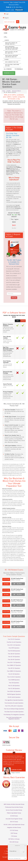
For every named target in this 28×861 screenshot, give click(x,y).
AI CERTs (9, 90)
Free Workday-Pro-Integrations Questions (14, 714)
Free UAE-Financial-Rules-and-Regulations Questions (14, 718)
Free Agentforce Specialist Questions (14, 700)
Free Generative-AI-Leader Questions (14, 703)
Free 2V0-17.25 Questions (14, 662)
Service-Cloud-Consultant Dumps (14, 810)
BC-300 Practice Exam (17, 621)
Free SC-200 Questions (14, 685)
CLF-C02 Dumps (14, 830)
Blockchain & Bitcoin (16, 90)
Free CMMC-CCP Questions (14, 665)
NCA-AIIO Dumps (14, 842)
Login (7, 14)
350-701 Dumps (14, 821)
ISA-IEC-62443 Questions (14, 697)
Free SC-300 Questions (14, 688)
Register (6, 18)
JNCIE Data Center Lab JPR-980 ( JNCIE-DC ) (11, 43)
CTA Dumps (14, 836)
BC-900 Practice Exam (17, 578)
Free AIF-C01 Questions (14, 668)
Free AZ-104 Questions (14, 656)
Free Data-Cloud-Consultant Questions (14, 711)
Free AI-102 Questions (14, 674)
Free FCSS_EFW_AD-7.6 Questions (14, 706)
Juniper (7, 40)
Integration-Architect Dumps (14, 827)
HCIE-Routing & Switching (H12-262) (12, 65)
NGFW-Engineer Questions (14, 694)
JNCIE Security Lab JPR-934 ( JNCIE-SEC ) (11, 52)
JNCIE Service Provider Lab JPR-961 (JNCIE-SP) (11, 56)
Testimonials (19, 69)
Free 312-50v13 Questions (14, 677)
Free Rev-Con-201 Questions (14, 642)
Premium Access (9, 73)
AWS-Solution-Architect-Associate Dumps (14, 804)
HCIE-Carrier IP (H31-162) (11, 62)
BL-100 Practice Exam (17, 610)
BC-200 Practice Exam (17, 589)
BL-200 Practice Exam (17, 600)
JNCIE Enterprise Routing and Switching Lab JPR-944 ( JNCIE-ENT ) (11, 48)
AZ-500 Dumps (14, 816)
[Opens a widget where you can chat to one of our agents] (17, 852)
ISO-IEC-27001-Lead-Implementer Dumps (14, 824)
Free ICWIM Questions (14, 680)
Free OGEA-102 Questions (14, 691)
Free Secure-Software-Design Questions (14, 709)
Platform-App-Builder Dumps (14, 813)
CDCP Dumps (14, 833)
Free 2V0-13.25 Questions (14, 645)
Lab (5, 37)
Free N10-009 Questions (14, 651)
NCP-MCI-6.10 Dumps (14, 839)
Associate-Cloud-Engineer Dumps (14, 818)
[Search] (17, 21)
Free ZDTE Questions (14, 648)
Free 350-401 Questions (14, 659)
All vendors (8, 69)
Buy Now (19, 583)
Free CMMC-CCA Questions (14, 671)
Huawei (7, 59)
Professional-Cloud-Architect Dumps (14, 807)
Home (5, 33)
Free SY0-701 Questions (14, 639)
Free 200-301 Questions (14, 653)
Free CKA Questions (14, 682)
